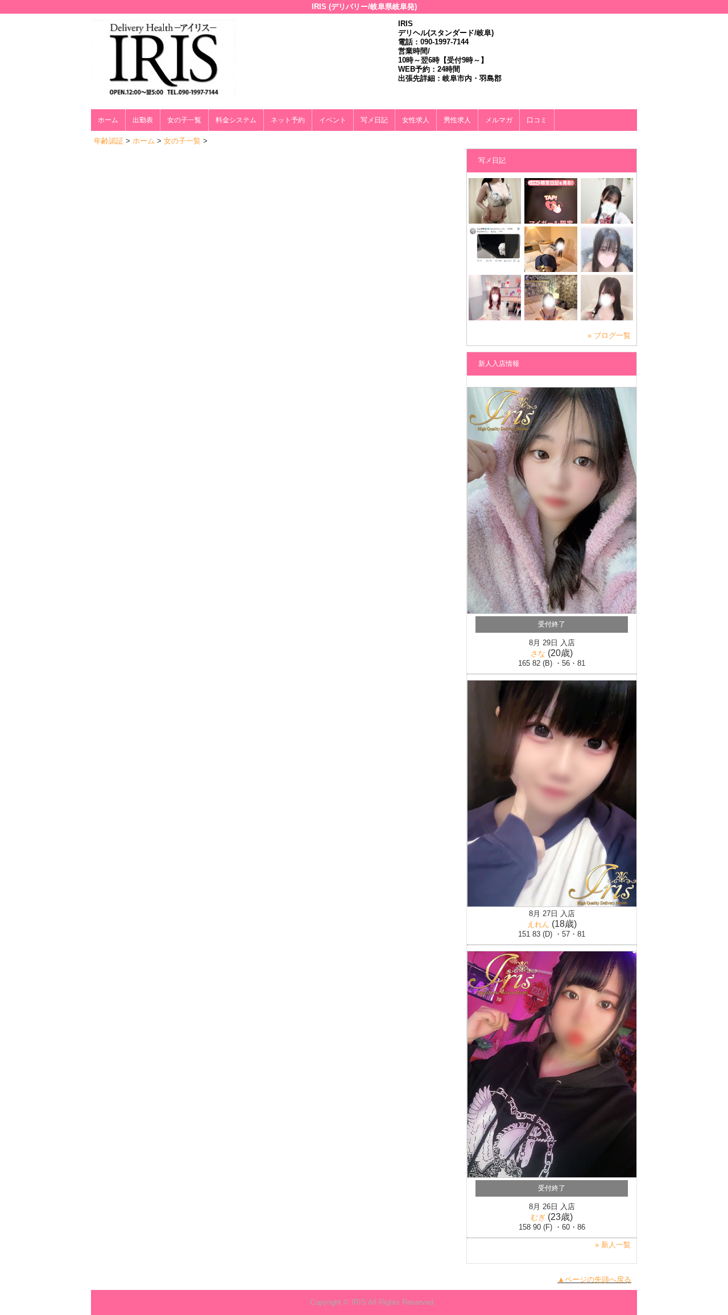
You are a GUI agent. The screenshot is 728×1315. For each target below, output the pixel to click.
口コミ (537, 120)
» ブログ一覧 (609, 335)
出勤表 (143, 120)
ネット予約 (288, 120)
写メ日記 (374, 120)
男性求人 (457, 120)
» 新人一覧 (613, 1244)
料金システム (236, 120)
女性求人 (415, 120)
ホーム (108, 120)
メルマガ (498, 120)
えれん (538, 924)
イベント (332, 120)
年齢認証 (108, 141)
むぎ (538, 1217)
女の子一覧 (184, 120)
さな (538, 653)
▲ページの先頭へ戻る (594, 1279)
